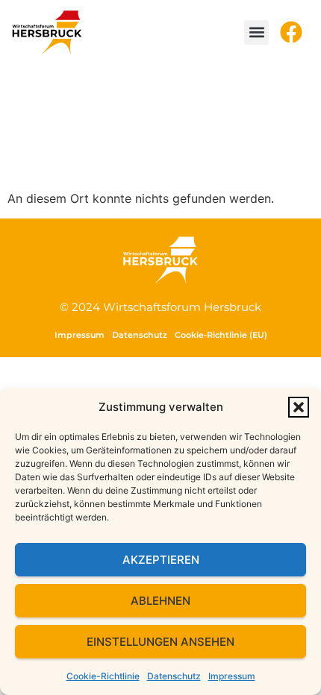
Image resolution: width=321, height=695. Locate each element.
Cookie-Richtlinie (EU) (221, 335)
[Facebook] (291, 32)
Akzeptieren (160, 560)
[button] (298, 407)
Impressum (231, 676)
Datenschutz (174, 676)
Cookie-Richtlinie (103, 676)
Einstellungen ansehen (160, 642)
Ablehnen (160, 601)
